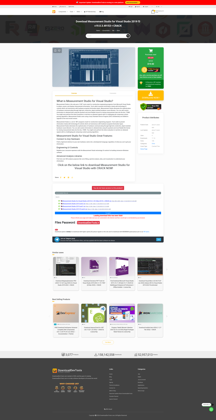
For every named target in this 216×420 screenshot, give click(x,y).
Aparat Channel (113, 399)
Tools (71, 12)
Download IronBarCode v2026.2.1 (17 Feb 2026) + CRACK (150, 329)
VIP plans (146, 232)
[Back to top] (211, 415)
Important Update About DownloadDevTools (120, 393)
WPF (67, 324)
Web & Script (113, 324)
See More (108, 342)
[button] (167, 269)
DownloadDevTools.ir (88, 222)
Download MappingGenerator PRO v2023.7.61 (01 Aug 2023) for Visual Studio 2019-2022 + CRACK (66, 283)
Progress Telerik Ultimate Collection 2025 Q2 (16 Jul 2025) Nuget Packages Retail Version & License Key (122, 330)
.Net (113, 30)
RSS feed (72, 6)
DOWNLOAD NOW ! (151, 97)
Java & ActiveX (142, 379)
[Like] (59, 50)
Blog (102, 12)
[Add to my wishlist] (55, 50)
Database (140, 382)
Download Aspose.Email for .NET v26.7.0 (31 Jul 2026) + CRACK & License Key (94, 330)
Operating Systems (143, 388)
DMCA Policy (112, 391)
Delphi (139, 377)
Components (62, 12)
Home (55, 6)
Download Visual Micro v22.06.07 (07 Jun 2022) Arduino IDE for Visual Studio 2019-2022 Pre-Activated (150, 283)
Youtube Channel (113, 396)
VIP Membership (90, 12)
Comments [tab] (113, 93)
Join (158, 239)
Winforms (64, 324)
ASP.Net (60, 324)
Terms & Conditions (114, 385)
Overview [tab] (74, 93)
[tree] (108, 205)
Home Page (143, 149)
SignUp (138, 6)
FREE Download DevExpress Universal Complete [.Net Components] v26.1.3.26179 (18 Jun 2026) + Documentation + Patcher (66, 331)
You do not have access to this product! (108, 188)
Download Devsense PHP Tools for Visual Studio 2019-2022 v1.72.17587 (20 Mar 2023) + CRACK (94, 283)
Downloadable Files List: (62, 193)
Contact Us (63, 6)
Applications (115, 277)
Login (131, 6)
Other (78, 12)
